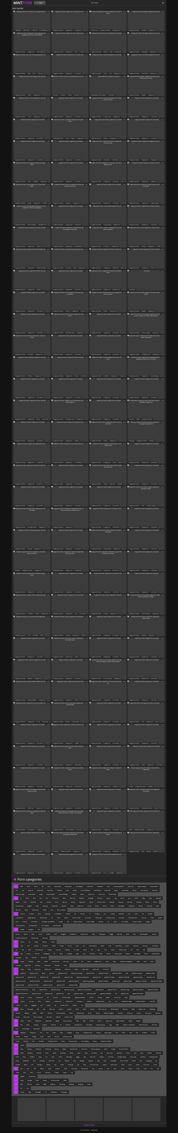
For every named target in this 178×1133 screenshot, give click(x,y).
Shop (122, 1065)
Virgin (22, 1080)
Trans (138, 1068)
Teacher (57, 1068)
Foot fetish (155, 946)
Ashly (158, 246)
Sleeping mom (153, 1057)
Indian (22, 969)
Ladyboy (47, 1001)
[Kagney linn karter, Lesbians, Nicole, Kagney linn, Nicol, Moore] (32, 604)
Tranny (130, 1068)
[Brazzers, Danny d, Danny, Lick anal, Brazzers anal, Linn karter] (70, 86)
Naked (130, 1021)
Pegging (69, 1033)
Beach (136, 898)
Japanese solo (68, 977)
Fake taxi (135, 946)
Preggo (34, 1036)
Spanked (142, 1057)
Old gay (36, 1025)
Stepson (30, 678)
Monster (152, 441)
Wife (130, 829)
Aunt (108, 886)
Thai (34, 1068)
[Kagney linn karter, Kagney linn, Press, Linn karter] (146, 258)
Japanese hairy (73, 985)
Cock (16, 922)
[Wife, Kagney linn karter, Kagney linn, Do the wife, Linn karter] (146, 820)
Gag (26, 957)
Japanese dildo (19, 985)
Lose (38, 721)
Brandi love (55, 898)
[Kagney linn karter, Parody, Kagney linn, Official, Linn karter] (70, 626)
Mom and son (102, 1009)
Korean (30, 997)
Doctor (17, 934)
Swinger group (122, 1057)
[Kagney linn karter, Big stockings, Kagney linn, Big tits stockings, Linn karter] (108, 539)
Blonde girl (116, 851)
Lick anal (76, 95)
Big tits (17, 902)
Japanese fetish (36, 993)
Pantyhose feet (67, 1036)
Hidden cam (97, 961)
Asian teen (40, 890)
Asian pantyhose (119, 886)
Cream (115, 922)
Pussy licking (107, 224)
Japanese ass (43, 990)
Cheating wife (57, 925)
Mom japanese (60, 1013)
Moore (120, 462)
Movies (139, 1013)
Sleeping (29, 1053)
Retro (105, 1049)
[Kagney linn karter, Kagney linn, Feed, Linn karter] (70, 366)
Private (26, 1036)
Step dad (158, 1053)
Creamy (24, 922)
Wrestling (62, 1084)
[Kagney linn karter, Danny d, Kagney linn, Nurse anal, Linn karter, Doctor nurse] (70, 194)
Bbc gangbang (32, 224)
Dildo (33, 934)
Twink (17, 1072)
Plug (75, 268)
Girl (54, 954)
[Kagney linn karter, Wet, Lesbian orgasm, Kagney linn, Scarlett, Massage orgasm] (146, 496)
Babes (112, 906)
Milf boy (58, 1017)
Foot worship (93, 946)
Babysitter (132, 906)
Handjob (30, 961)
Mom (22, 1009)
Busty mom (35, 910)
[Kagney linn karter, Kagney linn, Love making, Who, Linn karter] (70, 453)
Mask (41, 1013)
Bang (71, 906)
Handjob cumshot (147, 808)
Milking (26, 1013)
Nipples (138, 1021)
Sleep (22, 1053)
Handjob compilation (126, 961)
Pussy (77, 1033)
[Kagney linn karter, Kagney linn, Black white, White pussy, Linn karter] (70, 755)
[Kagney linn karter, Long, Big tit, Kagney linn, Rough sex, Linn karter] (70, 129)
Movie (84, 1009)
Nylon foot (109, 1021)
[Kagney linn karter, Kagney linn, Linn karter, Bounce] (70, 64)
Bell (42, 635)
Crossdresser (19, 918)
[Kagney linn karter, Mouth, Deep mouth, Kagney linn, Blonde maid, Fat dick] (70, 712)
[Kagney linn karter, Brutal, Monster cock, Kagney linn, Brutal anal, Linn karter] (108, 302)
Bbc (47, 898)
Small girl (70, 1065)
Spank (54, 1053)
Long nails (152, 1001)
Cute (105, 914)
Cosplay (31, 914)
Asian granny (144, 890)
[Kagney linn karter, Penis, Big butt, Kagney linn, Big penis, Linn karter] (32, 172)
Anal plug (68, 268)
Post (156, 808)
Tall (21, 1068)
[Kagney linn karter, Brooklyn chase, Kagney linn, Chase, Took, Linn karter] (32, 518)
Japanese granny (74, 981)
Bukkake (111, 902)
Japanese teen (32, 977)
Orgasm (44, 1025)
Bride (25, 902)
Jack (69, 993)
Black (138, 419)
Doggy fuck (154, 160)
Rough (113, 1049)
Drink (127, 934)
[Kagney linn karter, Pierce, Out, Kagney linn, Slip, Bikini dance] (108, 42)
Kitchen (91, 997)
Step (135, 1053)
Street (62, 1065)
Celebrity (121, 914)
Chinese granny (20, 925)
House (65, 965)
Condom (100, 922)
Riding (64, 1049)
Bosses (39, 246)
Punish (17, 1041)
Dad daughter (144, 934)
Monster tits (116, 289)
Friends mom (123, 950)
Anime (36, 886)
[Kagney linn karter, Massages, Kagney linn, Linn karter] (146, 42)
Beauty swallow (32, 700)
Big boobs (82, 902)
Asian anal (90, 886)
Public (54, 1033)
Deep (93, 934)
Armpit (75, 890)
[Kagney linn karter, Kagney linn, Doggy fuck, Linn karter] (146, 150)
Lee (82, 1005)
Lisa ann (31, 1001)
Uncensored (32, 1076)
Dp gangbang (41, 52)
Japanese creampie (141, 981)
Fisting (61, 946)
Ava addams (79, 886)
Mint (22, 3)
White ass (115, 268)
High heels (28, 965)
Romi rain (84, 1049)
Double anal (34, 938)
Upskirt (22, 1076)
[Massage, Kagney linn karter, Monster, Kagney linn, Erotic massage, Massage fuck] (146, 431)
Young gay (64, 1092)
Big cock (64, 902)
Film (137, 950)
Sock (34, 1061)
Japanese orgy (125, 990)
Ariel (67, 890)
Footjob (36, 946)
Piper (49, 1036)
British (45, 910)
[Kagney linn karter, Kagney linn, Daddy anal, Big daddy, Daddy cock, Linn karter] (70, 561)
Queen (22, 1045)
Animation (100, 886)
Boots (122, 898)
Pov (117, 1033)
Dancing (119, 934)
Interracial (38, 969)
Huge (114, 961)
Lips (122, 181)
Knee (157, 721)
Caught (60, 922)
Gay (21, 954)
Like (76, 52)
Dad (39, 929)
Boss (56, 902)
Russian (29, 1049)
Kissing (100, 997)
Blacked (17, 570)
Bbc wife (129, 902)
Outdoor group (100, 1025)
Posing (30, 549)
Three (122, 1068)
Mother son (141, 1009)
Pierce (106, 52)
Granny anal (118, 954)
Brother (49, 902)
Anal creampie (70, 829)
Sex (47, 1057)
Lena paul (80, 1001)
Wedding (71, 1084)
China (39, 914)
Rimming (48, 1049)
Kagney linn (69, 30)
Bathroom (80, 906)
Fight (98, 950)
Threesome (84, 1068)
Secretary (111, 1057)
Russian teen (74, 1049)
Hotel (88, 961)
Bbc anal (112, 484)
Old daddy (89, 1025)
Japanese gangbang (88, 981)
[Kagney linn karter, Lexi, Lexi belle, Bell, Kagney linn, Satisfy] (32, 626)
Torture (100, 1068)
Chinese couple (136, 922)
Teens (115, 1068)
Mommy (125, 1009)
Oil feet (45, 203)
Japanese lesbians (138, 990)
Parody (68, 635)
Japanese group (138, 977)
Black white (78, 765)
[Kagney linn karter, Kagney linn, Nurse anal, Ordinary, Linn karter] (70, 777)
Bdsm (27, 898)
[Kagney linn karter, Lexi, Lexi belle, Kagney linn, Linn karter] (108, 863)
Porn (33, 1041)
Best (52, 910)
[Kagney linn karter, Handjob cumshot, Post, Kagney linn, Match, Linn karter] (146, 799)
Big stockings (107, 549)
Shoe (24, 1057)
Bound (89, 906)
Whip (44, 1084)
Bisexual (120, 902)
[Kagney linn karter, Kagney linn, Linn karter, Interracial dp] (146, 215)
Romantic (38, 1049)
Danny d (63, 95)
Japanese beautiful (105, 993)
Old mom (154, 1025)
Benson (144, 635)
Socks (130, 1065)
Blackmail (55, 906)
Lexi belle (35, 635)
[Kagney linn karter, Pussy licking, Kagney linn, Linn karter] (108, 215)
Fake (109, 946)
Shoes (60, 1057)
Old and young (143, 1025)
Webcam (52, 1084)
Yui (46, 1092)
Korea (22, 997)
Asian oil (30, 890)
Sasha (134, 1061)
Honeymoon (31, 829)
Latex (39, 1001)
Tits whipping (43, 30)
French (113, 950)
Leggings (33, 1005)
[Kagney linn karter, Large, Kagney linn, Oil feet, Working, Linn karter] (32, 194)
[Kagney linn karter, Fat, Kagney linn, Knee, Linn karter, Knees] (146, 712)
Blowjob (158, 898)
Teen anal (74, 1068)
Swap (40, 1057)
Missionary (148, 1013)
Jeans (34, 990)
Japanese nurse (112, 990)
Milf (38, 1009)
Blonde (141, 906)
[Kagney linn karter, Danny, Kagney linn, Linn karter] (108, 604)
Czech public (124, 922)
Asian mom (91, 894)
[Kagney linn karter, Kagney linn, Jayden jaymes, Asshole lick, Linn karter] (146, 194)
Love (109, 1001)
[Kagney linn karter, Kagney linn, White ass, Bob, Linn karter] (108, 258)
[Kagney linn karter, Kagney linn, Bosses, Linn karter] (32, 237)
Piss (41, 1033)
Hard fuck (145, 73)
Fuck (22, 950)
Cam (129, 914)
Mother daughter (109, 1013)
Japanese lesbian (104, 973)
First (92, 950)
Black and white (41, 268)
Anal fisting (97, 890)
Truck (29, 116)
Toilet (49, 1068)
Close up (143, 918)
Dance (26, 934)
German (37, 954)
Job (116, 993)
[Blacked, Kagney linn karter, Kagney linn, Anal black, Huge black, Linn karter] (32, 561)
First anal (76, 950)
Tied (108, 1068)
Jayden (144, 95)
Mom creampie (38, 1017)
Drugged (63, 934)
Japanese (23, 973)
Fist (84, 946)
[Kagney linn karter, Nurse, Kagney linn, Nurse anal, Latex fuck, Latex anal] (108, 431)
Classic (66, 918)
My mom (49, 1017)
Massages (144, 52)
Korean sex (117, 997)
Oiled (29, 95)
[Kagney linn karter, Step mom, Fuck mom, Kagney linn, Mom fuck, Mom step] (108, 150)
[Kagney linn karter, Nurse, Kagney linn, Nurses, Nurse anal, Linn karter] (70, 302)
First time (145, 946)
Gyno (77, 954)
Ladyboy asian (100, 1001)
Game (101, 954)
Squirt (79, 1053)
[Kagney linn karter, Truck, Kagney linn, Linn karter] (32, 107)
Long (67, 138)
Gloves (109, 954)
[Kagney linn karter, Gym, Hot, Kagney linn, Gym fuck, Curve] (108, 64)
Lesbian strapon (140, 1001)
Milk (44, 1009)
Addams (73, 894)
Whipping (18, 30)
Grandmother (156, 954)
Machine (18, 1013)
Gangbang (46, 954)
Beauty (73, 902)
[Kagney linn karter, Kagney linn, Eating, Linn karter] (70, 431)
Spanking (63, 1053)
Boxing (149, 851)
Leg (41, 1005)
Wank (89, 1084)
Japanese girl (116, 981)
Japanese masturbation (85, 990)
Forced (69, 946)
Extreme (44, 942)
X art (27, 1088)
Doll (55, 934)
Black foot (31, 808)
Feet (28, 946)
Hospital (57, 965)
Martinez (158, 1013)
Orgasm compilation (129, 1025)
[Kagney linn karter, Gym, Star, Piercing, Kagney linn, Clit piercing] (32, 64)
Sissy (141, 1053)
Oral (16, 1029)
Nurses (83, 311)
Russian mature (123, 1049)
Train (145, 1068)
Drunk (40, 934)
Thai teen (47, 1072)
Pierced (56, 1036)
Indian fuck (85, 969)
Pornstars (30, 354)
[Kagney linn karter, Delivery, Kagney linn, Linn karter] (32, 366)
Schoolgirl (113, 1061)
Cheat (152, 918)
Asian (28, 886)
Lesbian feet (69, 1001)
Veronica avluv (55, 1080)
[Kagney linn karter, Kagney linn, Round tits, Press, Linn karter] (32, 474)
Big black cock (43, 224)
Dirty (134, 934)
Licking (48, 1005)
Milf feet (155, 851)
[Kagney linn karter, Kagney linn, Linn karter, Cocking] (108, 583)
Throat (39, 1072)
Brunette (139, 902)
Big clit (91, 902)
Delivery (30, 376)
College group (31, 918)
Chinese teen (43, 918)
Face (105, 950)
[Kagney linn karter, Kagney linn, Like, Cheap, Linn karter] (70, 42)
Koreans (55, 997)
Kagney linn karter (58, 30)
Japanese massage (76, 973)
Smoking (42, 1061)
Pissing (98, 1033)
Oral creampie (146, 333)
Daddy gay (102, 934)
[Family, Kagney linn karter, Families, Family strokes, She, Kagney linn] (146, 777)
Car (143, 914)
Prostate (41, 1041)
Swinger (82, 1061)
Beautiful (33, 902)
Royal (76, 700)
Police (123, 1033)
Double (48, 934)
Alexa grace (68, 886)
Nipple (57, 1021)
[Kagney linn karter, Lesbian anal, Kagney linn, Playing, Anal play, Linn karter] (108, 107)
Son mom (146, 1065)
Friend (144, 246)
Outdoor (67, 1025)
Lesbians (30, 613)
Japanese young (69, 990)
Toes (24, 1072)
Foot (21, 946)
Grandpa (69, 954)
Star (34, 73)
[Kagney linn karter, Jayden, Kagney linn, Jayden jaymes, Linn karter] (146, 302)
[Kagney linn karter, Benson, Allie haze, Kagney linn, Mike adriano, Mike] (146, 626)
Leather (17, 1005)
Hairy (38, 961)
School (128, 1053)
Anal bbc (120, 484)
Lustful (77, 743)
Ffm (144, 950)
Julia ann (51, 973)
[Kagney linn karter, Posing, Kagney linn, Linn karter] (32, 539)
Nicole (37, 613)
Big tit (73, 138)
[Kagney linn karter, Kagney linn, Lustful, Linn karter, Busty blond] (70, 734)
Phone (153, 1033)
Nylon (22, 1021)
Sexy (74, 1061)
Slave (86, 1053)
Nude (77, 1021)
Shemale (39, 1053)
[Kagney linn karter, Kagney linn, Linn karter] (70, 107)
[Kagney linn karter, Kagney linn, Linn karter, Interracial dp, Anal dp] (108, 691)
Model (34, 1013)
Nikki (84, 1021)
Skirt (98, 1061)
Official (84, 635)
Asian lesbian (154, 886)
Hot (110, 73)
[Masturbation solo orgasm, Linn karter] (108, 86)
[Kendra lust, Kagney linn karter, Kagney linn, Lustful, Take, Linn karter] (108, 21)
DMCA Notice (94, 1130)
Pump (63, 1041)
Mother (69, 1009)
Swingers (40, 1065)
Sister (47, 1053)
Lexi (29, 635)
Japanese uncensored (21, 990)
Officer (39, 289)
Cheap (82, 52)
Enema (22, 942)
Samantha (26, 1061)
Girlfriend (34, 957)
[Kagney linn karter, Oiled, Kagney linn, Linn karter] (32, 86)
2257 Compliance (84, 1130)
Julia (127, 973)
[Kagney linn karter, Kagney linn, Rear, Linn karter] (32, 410)
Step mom (107, 160)
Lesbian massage (126, 1001)
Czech (136, 914)
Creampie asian (110, 918)
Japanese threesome (21, 993)
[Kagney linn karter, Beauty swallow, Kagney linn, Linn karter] (32, 691)
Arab (49, 886)
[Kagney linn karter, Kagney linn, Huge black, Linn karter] (32, 453)
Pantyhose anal (146, 354)
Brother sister (101, 902)
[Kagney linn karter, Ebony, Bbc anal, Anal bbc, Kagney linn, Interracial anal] (108, 474)
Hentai (22, 961)
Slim (141, 1061)
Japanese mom (62, 973)
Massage (131, 441)
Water (77, 657)
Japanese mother (35, 981)
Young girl (38, 1092)
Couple (160, 918)
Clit (52, 918)
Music (71, 1013)
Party (61, 1033)
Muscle (98, 1013)
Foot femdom (39, 950)
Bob (122, 268)
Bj (21, 898)
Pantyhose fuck (87, 1033)
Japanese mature (137, 973)
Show (17, 1061)
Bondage (90, 898)
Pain (130, 1033)
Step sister (133, 1057)
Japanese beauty (103, 981)
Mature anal (80, 1013)
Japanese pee (100, 990)
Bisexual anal (19, 906)
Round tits (40, 484)
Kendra (108, 997)
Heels (138, 961)
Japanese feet (61, 985)
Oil (60, 1025)
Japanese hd (60, 993)
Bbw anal (72, 898)
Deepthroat (73, 934)
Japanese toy (125, 993)
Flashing (67, 950)
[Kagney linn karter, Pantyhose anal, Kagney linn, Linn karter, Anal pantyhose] (70, 410)
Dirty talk (45, 938)
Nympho (153, 181)
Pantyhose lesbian (105, 1041)
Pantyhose (33, 1033)
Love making (78, 462)
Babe (37, 906)
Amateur (59, 890)
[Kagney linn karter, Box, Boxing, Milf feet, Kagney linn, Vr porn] (146, 842)
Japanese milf (44, 977)
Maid (133, 1009)
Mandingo (152, 1009)
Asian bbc (155, 890)
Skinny (71, 1053)
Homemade (55, 961)
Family (131, 786)
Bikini (157, 906)
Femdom (45, 946)
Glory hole (44, 957)
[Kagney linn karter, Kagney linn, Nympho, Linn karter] (146, 172)
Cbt (75, 914)
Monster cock (114, 311)
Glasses (128, 954)
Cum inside (87, 918)
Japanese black (48, 981)
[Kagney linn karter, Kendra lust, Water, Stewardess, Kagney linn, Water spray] (70, 647)
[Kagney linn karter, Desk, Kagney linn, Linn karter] (146, 755)
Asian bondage (63, 894)
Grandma (92, 954)
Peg (137, 1033)
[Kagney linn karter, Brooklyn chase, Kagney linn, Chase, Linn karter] (70, 323)
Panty (42, 1036)
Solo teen (92, 1057)
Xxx (21, 1088)
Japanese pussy (55, 990)
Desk (143, 765)
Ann (23, 890)
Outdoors (106, 246)
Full (132, 950)
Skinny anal (114, 1065)
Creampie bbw (33, 925)
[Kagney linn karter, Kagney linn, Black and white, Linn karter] (32, 258)
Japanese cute (151, 977)
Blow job (45, 906)
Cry (108, 922)
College (147, 922)
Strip (105, 1061)
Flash (29, 950)
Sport (25, 1065)
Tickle (65, 1068)
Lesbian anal (107, 116)
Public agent (108, 1033)
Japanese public (91, 993)
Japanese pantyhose (83, 977)
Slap (84, 1057)
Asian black (125, 890)
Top (76, 613)
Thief (31, 1072)
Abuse (116, 890)
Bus (40, 898)
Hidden (46, 961)
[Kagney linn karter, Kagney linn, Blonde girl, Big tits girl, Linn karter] (108, 842)
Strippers (115, 786)
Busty (26, 910)
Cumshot (121, 918)
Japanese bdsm (150, 973)
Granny (29, 954)
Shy (78, 1065)
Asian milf (107, 890)
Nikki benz (38, 1021)
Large (29, 203)
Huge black (40, 462)
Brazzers (55, 95)
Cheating (97, 914)
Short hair (51, 1061)
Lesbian (22, 1001)
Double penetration (21, 938)
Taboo (42, 1068)
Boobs (155, 902)
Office (28, 1025)
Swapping (149, 1061)
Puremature (116, 527)
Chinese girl (98, 918)
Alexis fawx (57, 886)
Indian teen (47, 969)
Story (53, 1057)
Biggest (29, 906)
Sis (156, 1061)
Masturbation (115, 1009)
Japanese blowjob (138, 993)
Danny (70, 95)
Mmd (77, 1009)
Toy (72, 1072)
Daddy (22, 929)
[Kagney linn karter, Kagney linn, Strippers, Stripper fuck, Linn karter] (108, 777)
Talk (158, 1068)
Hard (145, 961)
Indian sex (68, 969)
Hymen (75, 961)
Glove (146, 954)
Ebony (106, 138)
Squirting (119, 1053)
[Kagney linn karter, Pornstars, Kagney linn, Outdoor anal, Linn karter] (32, 345)
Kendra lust (94, 30)
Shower (67, 1061)
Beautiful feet (79, 246)
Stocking (94, 1053)
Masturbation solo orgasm (98, 95)
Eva (29, 942)
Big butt (36, 181)
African (134, 890)
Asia (16, 890)
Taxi (93, 1068)
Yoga (29, 1092)
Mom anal (26, 1017)
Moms (90, 1013)
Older (117, 1025)
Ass (43, 886)
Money (92, 1009)
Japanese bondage (156, 981)
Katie (125, 997)
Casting (112, 914)
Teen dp (79, 829)
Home (107, 961)
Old (21, 1025)
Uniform (106, 376)
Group (61, 954)
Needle (92, 1021)
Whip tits (34, 30)
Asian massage (20, 894)
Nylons (100, 1021)
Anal (21, 886)
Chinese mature (78, 922)
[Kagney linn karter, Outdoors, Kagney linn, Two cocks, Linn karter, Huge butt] (108, 237)
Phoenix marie (73, 1041)
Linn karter (78, 73)
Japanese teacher (20, 981)
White (37, 1084)
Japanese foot (90, 973)
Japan (43, 973)
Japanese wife (19, 977)
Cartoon (82, 914)
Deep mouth (75, 721)
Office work (26, 30)
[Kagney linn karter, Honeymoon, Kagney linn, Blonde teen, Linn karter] (32, 820)
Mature (61, 1009)
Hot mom (66, 961)
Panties (17, 1036)
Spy (101, 1053)
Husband (18, 965)
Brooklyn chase (70, 333)
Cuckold (131, 419)
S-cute (155, 1065)
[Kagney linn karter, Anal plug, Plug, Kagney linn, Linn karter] (70, 258)
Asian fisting (112, 894)
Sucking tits (78, 30)
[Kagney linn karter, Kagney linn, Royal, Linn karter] (70, 691)
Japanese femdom (33, 985)
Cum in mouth (76, 918)
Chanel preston (132, 918)
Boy (129, 898)
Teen (27, 1068)
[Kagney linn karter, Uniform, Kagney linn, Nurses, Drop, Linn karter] (108, 366)
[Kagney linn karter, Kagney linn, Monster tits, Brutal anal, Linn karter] (108, 280)
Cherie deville (90, 922)
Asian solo (102, 894)
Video (65, 1080)
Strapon (101, 1057)
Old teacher (36, 1029)
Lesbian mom (64, 1005)
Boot (150, 898)
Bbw (34, 898)
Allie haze (151, 635)
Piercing (40, 73)
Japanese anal (34, 973)
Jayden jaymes (155, 203)
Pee (47, 1033)
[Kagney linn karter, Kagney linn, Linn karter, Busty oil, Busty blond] (32, 583)
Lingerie (74, 1005)
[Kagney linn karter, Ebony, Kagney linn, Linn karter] (108, 129)
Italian (76, 969)
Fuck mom (115, 160)
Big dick (64, 906)
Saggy (77, 1057)
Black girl (149, 906)
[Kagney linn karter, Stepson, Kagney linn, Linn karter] (32, 669)
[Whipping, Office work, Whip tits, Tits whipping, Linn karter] (32, 21)
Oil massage (25, 1029)
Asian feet (50, 890)
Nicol (114, 462)
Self (32, 1065)
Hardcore (37, 965)
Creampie (48, 914)
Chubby (150, 914)
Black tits (115, 570)
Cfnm (58, 918)
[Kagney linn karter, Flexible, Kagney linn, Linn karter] (146, 21)
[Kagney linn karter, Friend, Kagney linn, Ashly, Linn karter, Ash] (146, 237)
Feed (76, 376)
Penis (29, 181)
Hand (152, 961)
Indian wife (95, 969)
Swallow (32, 1057)
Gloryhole (18, 957)
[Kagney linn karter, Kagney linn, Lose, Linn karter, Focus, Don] (32, 712)
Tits (151, 1068)
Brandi (105, 906)
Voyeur (45, 1080)
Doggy (111, 934)
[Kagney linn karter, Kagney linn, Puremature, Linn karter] (108, 518)
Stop (84, 1065)
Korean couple (66, 997)
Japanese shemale (124, 977)
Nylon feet (48, 1021)
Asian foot (131, 886)
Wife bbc (29, 1084)
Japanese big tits (48, 985)
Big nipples (121, 906)
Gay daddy (137, 954)
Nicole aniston (67, 1021)
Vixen (37, 1080)
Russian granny (95, 1049)
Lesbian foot (58, 1001)
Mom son (52, 1009)
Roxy (21, 1049)
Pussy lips (116, 181)
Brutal (105, 311)
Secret (138, 1065)
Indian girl (58, 969)
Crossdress (34, 922)
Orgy (110, 1025)
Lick (116, 1001)
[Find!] (163, 3)
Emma (53, 942)
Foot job (58, 950)
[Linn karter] (146, 280)
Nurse (67, 311)
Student (149, 1053)
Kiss (48, 997)
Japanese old (96, 977)
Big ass (108, 898)
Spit (55, 1065)
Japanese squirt (78, 993)
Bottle (147, 902)
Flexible (144, 30)
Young (22, 1092)
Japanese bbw (56, 977)
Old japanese (78, 1025)
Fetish (127, 946)
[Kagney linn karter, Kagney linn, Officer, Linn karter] (32, 280)
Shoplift (17, 1065)
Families (150, 786)
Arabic (82, 894)
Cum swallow (45, 925)
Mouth (68, 721)
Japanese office (117, 973)
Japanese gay (128, 981)
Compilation (58, 914)
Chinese (22, 914)
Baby (143, 898)
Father (102, 946)
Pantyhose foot (52, 1041)
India (29, 969)
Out (111, 52)
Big (116, 898)
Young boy (53, 1092)
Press (152, 268)
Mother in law (69, 1017)
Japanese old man (153, 990)
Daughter (31, 929)
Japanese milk (61, 981)
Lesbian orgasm (151, 505)
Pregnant (23, 1033)
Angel (41, 894)
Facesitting (118, 946)
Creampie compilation (48, 922)
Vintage (29, 1080)
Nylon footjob (120, 1021)
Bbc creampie (61, 910)
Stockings (69, 1057)
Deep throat (84, 934)
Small (17, 1057)
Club (68, 922)
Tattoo (65, 1072)
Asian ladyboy (51, 894)
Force (77, 946)
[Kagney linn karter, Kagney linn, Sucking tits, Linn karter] (70, 21)
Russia (56, 1049)
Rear (38, 419)
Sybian (48, 1065)
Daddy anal (78, 570)
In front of (106, 969)
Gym (29, 73)
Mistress (49, 1013)
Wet (143, 505)
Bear (41, 902)
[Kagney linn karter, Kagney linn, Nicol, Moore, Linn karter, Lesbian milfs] (108, 453)
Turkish (56, 1072)
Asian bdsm (31, 894)
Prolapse (144, 1033)
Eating (77, 441)
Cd (89, 914)
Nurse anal (78, 786)
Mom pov (130, 1013)
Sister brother (124, 1061)
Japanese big (48, 993)
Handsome (47, 965)
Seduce (105, 1065)
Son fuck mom (94, 1065)
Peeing (94, 1041)
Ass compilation (85, 890)
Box (143, 851)
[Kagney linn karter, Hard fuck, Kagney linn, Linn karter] (146, 64)
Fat (143, 721)
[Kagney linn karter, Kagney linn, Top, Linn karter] (70, 604)
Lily (55, 1005)
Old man (53, 1025)
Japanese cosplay (109, 977)
